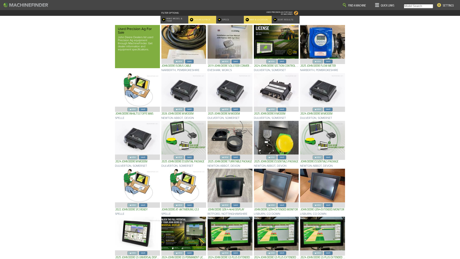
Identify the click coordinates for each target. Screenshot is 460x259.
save (189, 61)
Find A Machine (357, 5)
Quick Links (387, 5)
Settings (448, 5)
